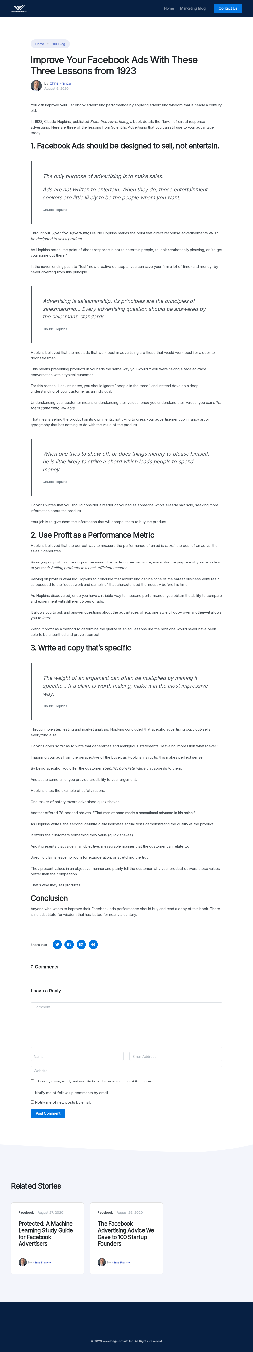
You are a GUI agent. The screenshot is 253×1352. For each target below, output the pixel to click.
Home (169, 8)
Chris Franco (60, 83)
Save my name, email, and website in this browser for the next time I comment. (98, 1081)
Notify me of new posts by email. (63, 1102)
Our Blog (58, 44)
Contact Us (228, 8)
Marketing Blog (193, 8)
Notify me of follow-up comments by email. (72, 1092)
